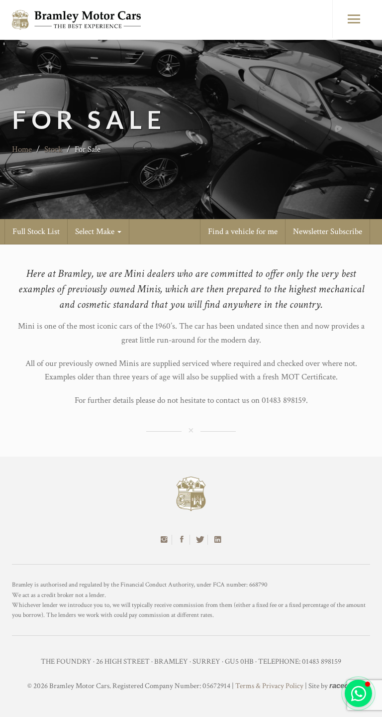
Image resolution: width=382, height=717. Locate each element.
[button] (358, 693)
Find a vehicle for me (243, 231)
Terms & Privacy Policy (269, 686)
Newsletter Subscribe (327, 231)
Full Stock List (36, 231)
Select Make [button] (95, 231)
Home (22, 149)
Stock (53, 149)
